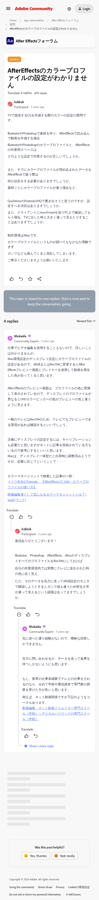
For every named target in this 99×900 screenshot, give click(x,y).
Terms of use (45, 887)
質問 (12, 24)
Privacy (60, 887)
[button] (8, 10)
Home (13, 20)
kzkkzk (19, 102)
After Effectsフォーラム (65, 20)
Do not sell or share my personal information (35, 894)
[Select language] (69, 8)
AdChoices (75, 894)
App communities (34, 20)
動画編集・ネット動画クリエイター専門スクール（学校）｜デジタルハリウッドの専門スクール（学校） (56, 713)
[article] (49, 427)
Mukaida (20, 336)
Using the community (21, 887)
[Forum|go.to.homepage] (34, 8)
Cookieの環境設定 (79, 887)
